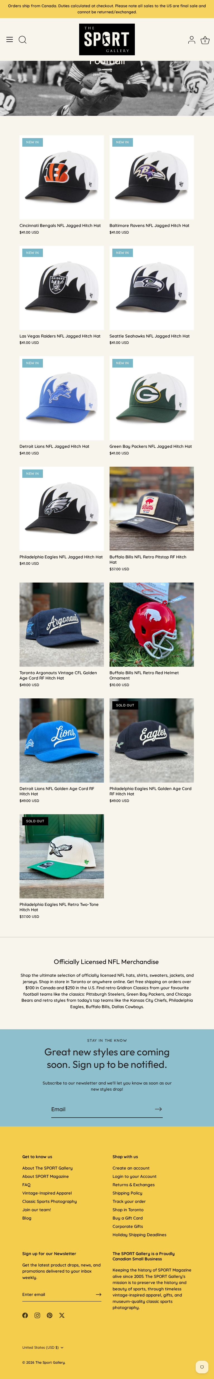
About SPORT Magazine (45, 1176)
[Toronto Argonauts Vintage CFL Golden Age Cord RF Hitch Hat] (62, 625)
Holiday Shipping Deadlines (139, 1234)
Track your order (129, 1201)
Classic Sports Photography (49, 1201)
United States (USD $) (40, 1347)
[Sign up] (98, 1294)
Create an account (131, 1168)
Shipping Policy (127, 1193)
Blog (26, 1218)
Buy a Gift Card (128, 1218)
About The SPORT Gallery (47, 1168)
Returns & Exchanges (134, 1184)
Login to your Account (135, 1176)
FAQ (26, 1184)
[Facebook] (25, 1315)
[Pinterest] (49, 1315)
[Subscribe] (158, 1109)
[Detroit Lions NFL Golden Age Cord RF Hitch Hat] (62, 740)
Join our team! (36, 1209)
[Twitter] (62, 1315)
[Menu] (10, 39)
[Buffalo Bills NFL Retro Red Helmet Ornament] (152, 625)
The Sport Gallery (50, 1362)
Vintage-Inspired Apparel (47, 1193)
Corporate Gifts (128, 1226)
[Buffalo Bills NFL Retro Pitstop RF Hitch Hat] (152, 509)
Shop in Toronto (128, 1209)
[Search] (22, 40)
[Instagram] (37, 1315)
